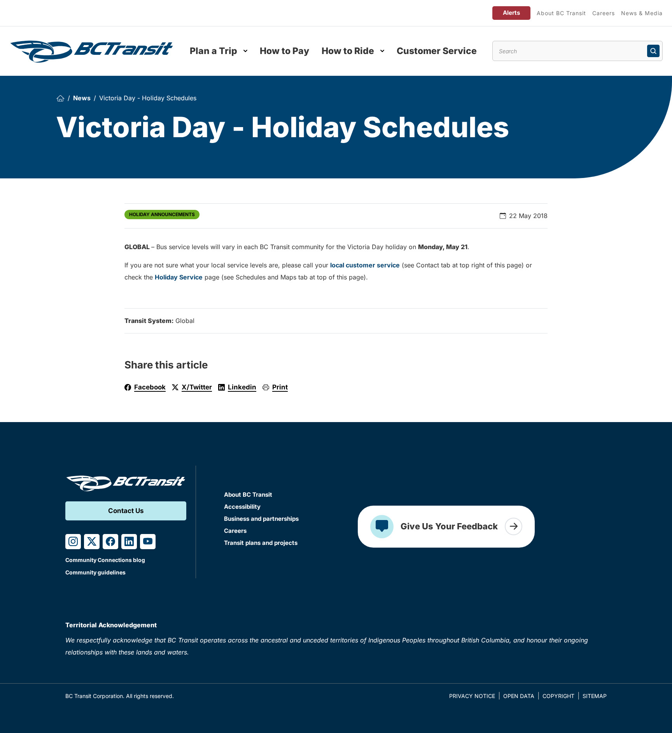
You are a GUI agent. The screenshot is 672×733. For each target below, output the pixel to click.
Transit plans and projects (261, 542)
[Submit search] (653, 51)
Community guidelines (95, 572)
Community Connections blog (105, 560)
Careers (603, 13)
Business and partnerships (261, 518)
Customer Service (437, 50)
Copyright (558, 696)
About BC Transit (561, 13)
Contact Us (126, 511)
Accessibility (242, 506)
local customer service (365, 265)
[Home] (60, 98)
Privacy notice (472, 696)
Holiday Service (179, 277)
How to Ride (348, 50)
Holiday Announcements (162, 214)
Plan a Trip (213, 50)
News (82, 98)
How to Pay (284, 50)
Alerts (511, 12)
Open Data (518, 696)
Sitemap (595, 696)
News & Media (642, 13)
